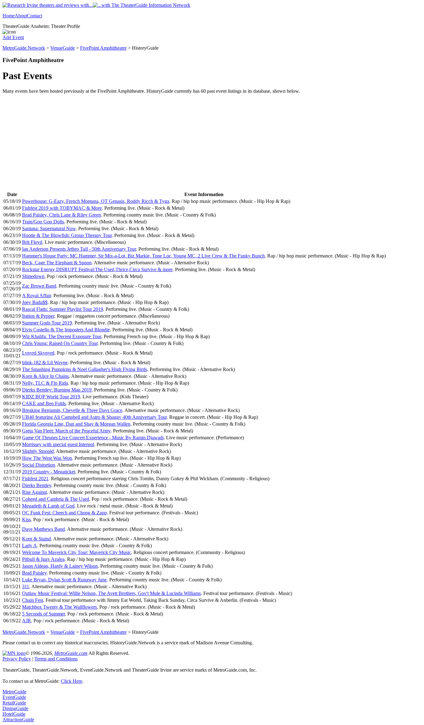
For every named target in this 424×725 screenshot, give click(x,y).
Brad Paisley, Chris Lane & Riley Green (61, 214)
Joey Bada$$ (34, 302)
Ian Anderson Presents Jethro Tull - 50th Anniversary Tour (79, 249)
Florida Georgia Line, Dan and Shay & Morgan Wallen (76, 424)
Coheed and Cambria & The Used (55, 499)
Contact (34, 15)
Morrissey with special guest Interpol (58, 444)
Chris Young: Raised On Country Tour (59, 343)
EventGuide (14, 697)
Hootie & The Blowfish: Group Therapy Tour (67, 235)
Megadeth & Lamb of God (48, 505)
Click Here (71, 681)
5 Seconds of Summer (43, 613)
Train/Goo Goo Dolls (43, 221)
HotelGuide (13, 714)
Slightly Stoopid (38, 451)
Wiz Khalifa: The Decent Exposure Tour (61, 336)
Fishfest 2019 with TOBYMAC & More (62, 208)
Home (8, 15)
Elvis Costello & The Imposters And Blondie (66, 329)
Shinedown (33, 276)
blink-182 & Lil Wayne (45, 362)
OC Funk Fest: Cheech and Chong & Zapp (64, 512)
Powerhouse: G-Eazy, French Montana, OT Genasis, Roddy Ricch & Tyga (95, 201)
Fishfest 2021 (35, 478)
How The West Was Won (47, 458)
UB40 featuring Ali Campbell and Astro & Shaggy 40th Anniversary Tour (94, 417)
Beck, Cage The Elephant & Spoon (57, 262)
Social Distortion (38, 465)
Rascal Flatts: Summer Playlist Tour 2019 (62, 309)
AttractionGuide (18, 719)
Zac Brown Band (39, 286)
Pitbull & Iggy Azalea (43, 559)
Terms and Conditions (56, 658)
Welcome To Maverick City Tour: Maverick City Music (76, 552)
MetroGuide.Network (23, 48)
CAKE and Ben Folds (44, 403)
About (21, 15)
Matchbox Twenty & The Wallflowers (59, 607)
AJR (26, 620)
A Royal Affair (36, 295)
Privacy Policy (16, 658)
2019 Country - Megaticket (48, 471)
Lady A (29, 545)
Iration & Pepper (38, 316)
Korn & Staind (36, 538)
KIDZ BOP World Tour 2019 (51, 396)
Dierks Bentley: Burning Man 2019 (57, 389)
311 (25, 586)
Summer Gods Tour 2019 (47, 322)
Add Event (13, 37)
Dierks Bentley (36, 485)
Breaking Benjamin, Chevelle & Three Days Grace (72, 410)
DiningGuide (15, 708)
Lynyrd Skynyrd (38, 353)
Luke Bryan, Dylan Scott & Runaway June (64, 579)
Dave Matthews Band (43, 529)
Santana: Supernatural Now (49, 228)
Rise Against (34, 492)
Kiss (26, 519)
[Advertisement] (212, 143)
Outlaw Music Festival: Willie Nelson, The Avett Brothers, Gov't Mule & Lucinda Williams (111, 593)
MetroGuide (14, 691)
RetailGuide (14, 702)
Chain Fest (32, 600)
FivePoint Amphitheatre (103, 48)
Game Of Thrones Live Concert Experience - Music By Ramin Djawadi (93, 437)
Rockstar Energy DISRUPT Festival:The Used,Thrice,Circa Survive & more (97, 269)
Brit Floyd (32, 242)
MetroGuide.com (71, 653)
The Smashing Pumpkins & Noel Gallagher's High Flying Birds (84, 369)
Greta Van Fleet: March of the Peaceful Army (66, 430)
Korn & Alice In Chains (45, 376)
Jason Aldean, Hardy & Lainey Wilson (60, 566)
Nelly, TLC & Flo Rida (45, 383)
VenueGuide (62, 48)
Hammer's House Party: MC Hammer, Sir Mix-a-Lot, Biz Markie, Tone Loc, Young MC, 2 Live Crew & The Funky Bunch (143, 255)
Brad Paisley (34, 572)
